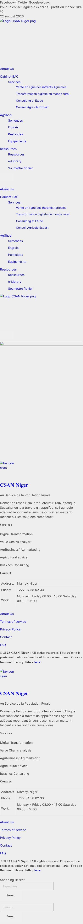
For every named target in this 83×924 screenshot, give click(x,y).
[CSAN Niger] (41, 470)
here (37, 662)
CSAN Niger (14, 485)
